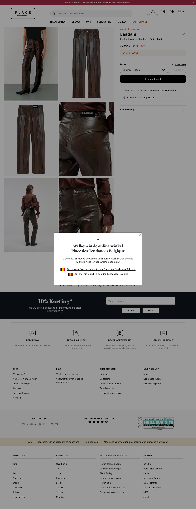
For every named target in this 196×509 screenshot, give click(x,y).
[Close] (140, 234)
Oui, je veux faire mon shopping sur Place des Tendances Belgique (101, 269)
